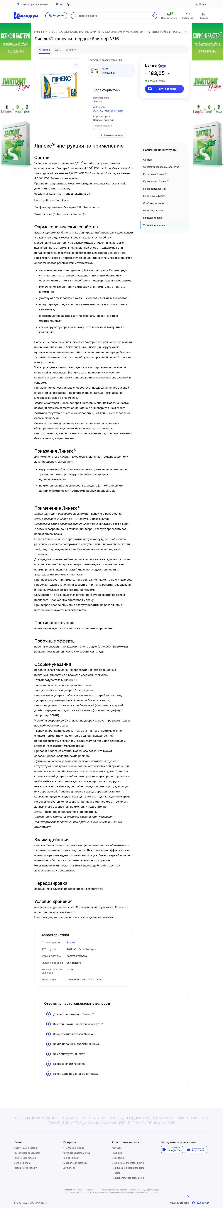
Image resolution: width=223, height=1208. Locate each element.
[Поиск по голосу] (153, 16)
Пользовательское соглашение (128, 1178)
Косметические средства (27, 1153)
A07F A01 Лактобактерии (108, 110)
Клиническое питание (25, 1158)
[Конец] (185, 32)
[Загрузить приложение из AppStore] (196, 1149)
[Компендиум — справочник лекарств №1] (26, 15)
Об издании (118, 1158)
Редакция (117, 1153)
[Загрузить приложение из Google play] (172, 1149)
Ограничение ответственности (128, 1163)
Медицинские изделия (25, 1168)
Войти (202, 4)
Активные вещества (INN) (76, 1153)
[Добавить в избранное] (76, 65)
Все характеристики (113, 135)
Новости (116, 1173)
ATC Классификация (73, 1148)
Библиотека (69, 1168)
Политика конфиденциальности (128, 1168)
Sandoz (97, 101)
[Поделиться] (76, 74)
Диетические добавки (25, 1148)
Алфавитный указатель (75, 1163)
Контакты (117, 1148)
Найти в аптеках (166, 88)
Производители (71, 1158)
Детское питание (23, 1163)
